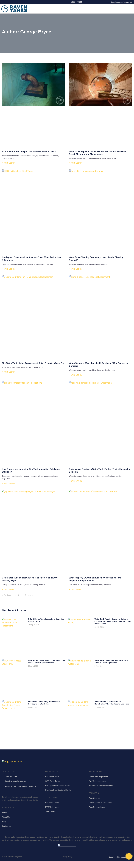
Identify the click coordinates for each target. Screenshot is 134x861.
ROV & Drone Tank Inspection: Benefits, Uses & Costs (29, 151)
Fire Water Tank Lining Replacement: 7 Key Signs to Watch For (33, 363)
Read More (8, 163)
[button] (131, 9)
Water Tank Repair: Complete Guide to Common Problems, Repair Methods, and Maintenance (112, 621)
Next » (30, 595)
